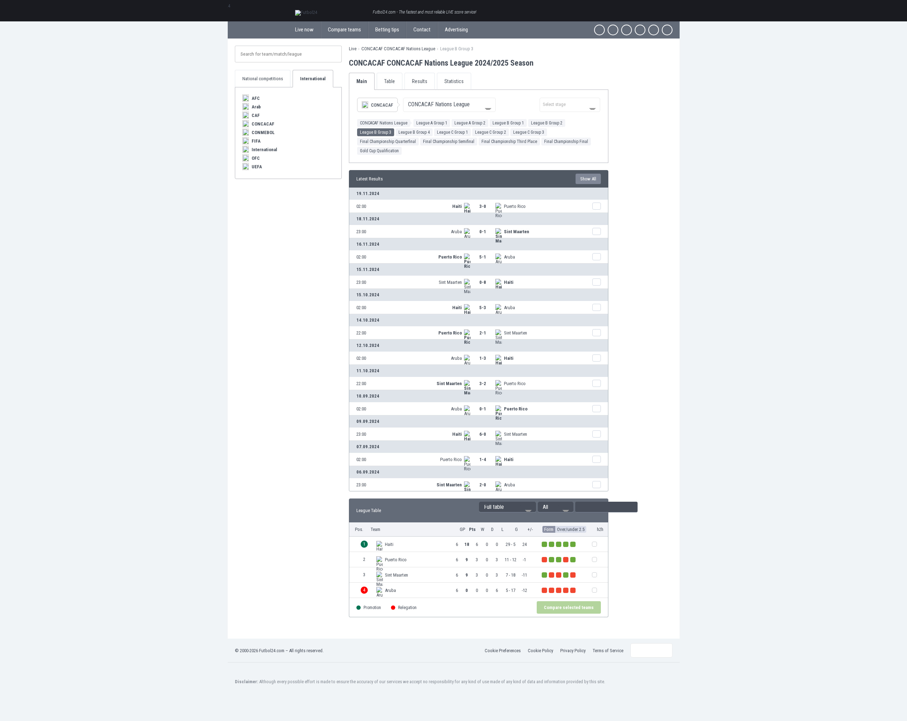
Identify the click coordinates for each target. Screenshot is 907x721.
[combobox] (449, 105)
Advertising (456, 29)
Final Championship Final (566, 141)
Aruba (456, 231)
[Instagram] (626, 30)
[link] (478, 206)
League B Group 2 (546, 123)
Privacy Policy (573, 650)
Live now (304, 29)
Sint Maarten (516, 231)
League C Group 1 (452, 132)
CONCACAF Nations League (383, 123)
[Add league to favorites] (540, 63)
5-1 (482, 257)
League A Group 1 (431, 123)
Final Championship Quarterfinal (388, 141)
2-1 (482, 333)
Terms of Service (608, 650)
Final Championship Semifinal (448, 141)
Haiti (457, 206)
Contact (422, 29)
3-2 (482, 383)
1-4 (482, 459)
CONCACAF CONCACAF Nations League (398, 48)
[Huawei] (667, 30)
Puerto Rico (515, 206)
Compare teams (344, 29)
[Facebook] (599, 30)
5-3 (482, 307)
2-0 (482, 484)
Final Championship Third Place (509, 141)
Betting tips (387, 29)
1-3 (482, 358)
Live (352, 48)
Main (361, 81)
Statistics (454, 81)
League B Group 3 (375, 132)
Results (419, 81)
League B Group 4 (414, 132)
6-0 (482, 434)
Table (389, 81)
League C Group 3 (528, 132)
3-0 (482, 206)
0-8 (482, 282)
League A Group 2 (469, 123)
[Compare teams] (596, 206)
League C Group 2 (490, 132)
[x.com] (613, 30)
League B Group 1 (508, 123)
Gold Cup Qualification (379, 150)
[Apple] (640, 30)
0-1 (482, 231)
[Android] (653, 30)
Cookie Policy (540, 650)
